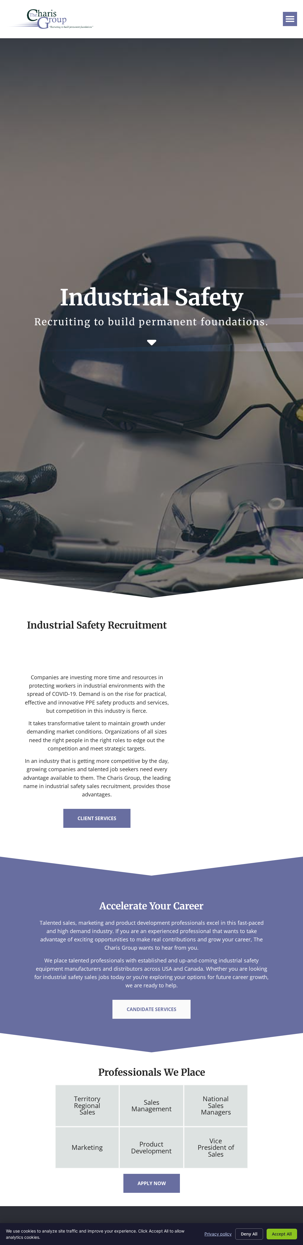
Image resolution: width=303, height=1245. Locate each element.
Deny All (249, 1234)
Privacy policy (218, 1233)
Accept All (282, 1234)
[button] (290, 19)
